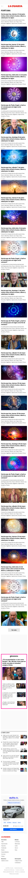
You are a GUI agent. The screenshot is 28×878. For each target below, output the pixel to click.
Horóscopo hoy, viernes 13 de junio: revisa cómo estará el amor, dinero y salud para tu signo (13, 16)
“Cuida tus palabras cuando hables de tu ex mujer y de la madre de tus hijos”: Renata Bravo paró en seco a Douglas (8, 686)
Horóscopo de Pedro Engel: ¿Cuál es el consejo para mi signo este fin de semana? (13, 322)
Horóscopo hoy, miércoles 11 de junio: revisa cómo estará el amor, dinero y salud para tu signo (14, 76)
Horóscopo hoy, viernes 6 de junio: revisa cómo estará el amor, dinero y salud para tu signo (13, 199)
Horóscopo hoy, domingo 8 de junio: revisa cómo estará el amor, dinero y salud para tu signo (13, 139)
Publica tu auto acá (14, 802)
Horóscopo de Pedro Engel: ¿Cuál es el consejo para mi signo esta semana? (13, 107)
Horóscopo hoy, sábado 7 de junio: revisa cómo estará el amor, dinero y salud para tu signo (13, 169)
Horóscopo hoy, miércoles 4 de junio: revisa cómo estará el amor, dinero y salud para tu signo (13, 230)
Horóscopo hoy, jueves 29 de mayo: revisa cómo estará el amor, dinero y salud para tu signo (13, 415)
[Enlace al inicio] (14, 656)
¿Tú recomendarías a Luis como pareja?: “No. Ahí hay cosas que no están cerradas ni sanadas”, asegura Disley (14, 662)
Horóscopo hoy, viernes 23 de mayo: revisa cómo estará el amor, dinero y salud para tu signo (13, 538)
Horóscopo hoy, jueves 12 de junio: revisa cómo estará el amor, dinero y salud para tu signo (13, 46)
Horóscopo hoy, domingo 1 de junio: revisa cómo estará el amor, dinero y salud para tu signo (13, 292)
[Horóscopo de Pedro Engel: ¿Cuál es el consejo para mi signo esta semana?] (14, 126)
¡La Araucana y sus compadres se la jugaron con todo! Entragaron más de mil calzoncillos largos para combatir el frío (9, 695)
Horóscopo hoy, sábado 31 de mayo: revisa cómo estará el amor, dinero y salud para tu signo (13, 354)
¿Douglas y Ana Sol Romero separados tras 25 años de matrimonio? (8, 703)
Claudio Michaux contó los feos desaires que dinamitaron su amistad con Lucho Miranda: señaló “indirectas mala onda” (11, 750)
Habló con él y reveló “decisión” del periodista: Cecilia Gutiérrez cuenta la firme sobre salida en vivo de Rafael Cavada (11, 737)
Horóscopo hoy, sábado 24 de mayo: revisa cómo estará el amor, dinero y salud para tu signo (13, 508)
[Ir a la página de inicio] (15, 6)
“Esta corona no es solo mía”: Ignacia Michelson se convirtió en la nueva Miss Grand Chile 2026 (11, 757)
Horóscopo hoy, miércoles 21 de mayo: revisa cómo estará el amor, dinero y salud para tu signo (12, 568)
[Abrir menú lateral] (2, 6)
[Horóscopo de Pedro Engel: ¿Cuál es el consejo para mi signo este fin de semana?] (14, 342)
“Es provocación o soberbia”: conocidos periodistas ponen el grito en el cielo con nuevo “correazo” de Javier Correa (11, 763)
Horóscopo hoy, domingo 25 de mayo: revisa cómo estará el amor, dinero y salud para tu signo (14, 445)
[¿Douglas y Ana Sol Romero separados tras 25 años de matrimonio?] (21, 703)
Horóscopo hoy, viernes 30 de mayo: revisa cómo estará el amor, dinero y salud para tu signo (13, 385)
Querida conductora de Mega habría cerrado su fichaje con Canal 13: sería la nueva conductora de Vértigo (11, 770)
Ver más (14, 630)
